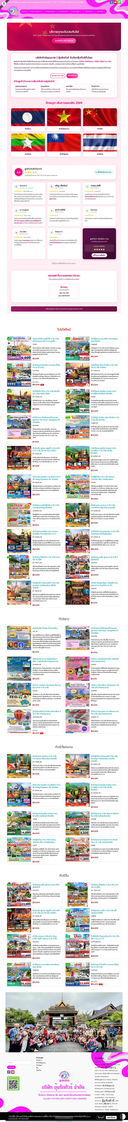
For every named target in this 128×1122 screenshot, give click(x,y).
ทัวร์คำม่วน (117, 1061)
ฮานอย (96, 1103)
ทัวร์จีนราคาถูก (116, 1064)
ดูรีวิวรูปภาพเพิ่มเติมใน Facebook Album (64, 263)
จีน (37, 1068)
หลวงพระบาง (98, 1100)
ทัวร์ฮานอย (97, 1082)
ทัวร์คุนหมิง (97, 1064)
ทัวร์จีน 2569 (109, 1064)
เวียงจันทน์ (110, 1106)
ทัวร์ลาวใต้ (106, 1073)
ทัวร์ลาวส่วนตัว (98, 1073)
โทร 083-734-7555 (58, 76)
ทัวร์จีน (96, 61)
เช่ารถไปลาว (64, 11)
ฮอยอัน (117, 1100)
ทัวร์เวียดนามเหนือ (99, 1091)
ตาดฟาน (111, 1061)
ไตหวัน (38, 1070)
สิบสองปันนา (112, 1097)
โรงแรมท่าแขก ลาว (99, 1109)
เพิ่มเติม (101, 11)
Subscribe (11, 1067)
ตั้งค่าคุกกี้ (101, 1117)
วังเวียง (106, 1097)
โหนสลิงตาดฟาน (114, 1109)
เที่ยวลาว (107, 1104)
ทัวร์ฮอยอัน (114, 1079)
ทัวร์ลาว (81, 61)
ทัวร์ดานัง (102, 1067)
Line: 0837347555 (64, 296)
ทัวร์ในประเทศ (50, 11)
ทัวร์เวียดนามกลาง (99, 1088)
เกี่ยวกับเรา (89, 11)
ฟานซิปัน (102, 1094)
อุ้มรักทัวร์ (108, 1100)
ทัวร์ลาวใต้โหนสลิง (114, 1073)
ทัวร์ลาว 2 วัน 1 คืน (99, 1070)
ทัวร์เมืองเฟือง (109, 1082)
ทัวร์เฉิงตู (103, 1082)
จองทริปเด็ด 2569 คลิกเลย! (64, 40)
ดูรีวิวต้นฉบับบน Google (103, 172)
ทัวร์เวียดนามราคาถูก (109, 1088)
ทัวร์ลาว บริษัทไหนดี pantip (111, 1070)
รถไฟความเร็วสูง (110, 1094)
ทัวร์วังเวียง (97, 1076)
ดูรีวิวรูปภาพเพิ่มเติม (99, 255)
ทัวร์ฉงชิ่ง (97, 1067)
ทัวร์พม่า (102, 61)
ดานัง (107, 1061)
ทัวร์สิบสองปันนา (105, 1076)
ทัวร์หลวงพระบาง (100, 1079)
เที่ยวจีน (101, 1103)
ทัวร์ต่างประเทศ (35, 11)
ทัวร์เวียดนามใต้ (109, 1091)
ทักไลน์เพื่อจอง (72, 75)
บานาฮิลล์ (97, 1094)
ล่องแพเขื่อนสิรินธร (99, 1097)
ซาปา (103, 1061)
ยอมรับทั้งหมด (111, 1117)
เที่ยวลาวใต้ (114, 1103)
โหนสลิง (107, 1109)
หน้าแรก (24, 11)
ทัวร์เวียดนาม (89, 61)
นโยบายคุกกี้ (24, 1118)
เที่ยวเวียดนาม (98, 1106)
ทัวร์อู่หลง (109, 1079)
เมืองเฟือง (104, 1106)
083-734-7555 (64, 293)
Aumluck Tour (98, 1061)
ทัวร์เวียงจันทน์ (98, 1085)
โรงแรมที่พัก (75, 11)
